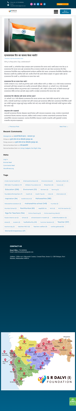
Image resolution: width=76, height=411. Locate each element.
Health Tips (39, 194)
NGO (52, 208)
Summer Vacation (47, 222)
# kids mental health (12, 181)
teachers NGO (24, 226)
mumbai (54, 203)
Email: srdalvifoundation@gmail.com (21, 252)
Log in (5, 159)
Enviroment (30, 189)
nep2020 (42, 208)
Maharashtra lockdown (13, 203)
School (25, 217)
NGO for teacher (64, 208)
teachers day (10, 226)
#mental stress (47, 181)
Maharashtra (43, 198)
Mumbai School (11, 208)
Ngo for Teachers (15, 213)
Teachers (7, 58)
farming (55, 189)
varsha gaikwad (57, 226)
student (16, 222)
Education (12, 189)
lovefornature (26, 198)
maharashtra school (36, 203)
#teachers (48, 185)
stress (7, 222)
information (61, 194)
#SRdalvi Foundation (33, 185)
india (50, 194)
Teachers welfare (40, 226)
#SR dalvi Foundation (13, 185)
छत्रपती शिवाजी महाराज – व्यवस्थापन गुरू (24, 136)
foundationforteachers (13, 194)
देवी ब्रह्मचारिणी (24, 145)
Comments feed (9, 165)
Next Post (64, 126)
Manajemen (7, 136)
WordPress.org (8, 168)
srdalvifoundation (59, 217)
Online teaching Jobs (52, 213)
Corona (60, 185)
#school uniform (62, 181)
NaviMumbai (27, 208)
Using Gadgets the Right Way (30, 148)
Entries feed (7, 162)
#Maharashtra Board (30, 181)
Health (29, 194)
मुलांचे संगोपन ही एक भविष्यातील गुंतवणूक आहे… (21, 139)
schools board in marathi (40, 217)
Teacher (63, 222)
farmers (44, 189)
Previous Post (13, 126)
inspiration (11, 198)
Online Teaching (34, 213)
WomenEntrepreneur (15, 231)
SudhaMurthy (30, 222)
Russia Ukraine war (12, 217)
